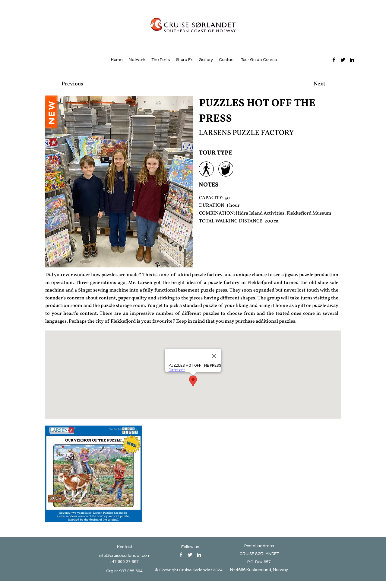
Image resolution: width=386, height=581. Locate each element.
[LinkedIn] (352, 60)
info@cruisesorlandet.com (124, 556)
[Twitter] (343, 60)
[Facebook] (334, 60)
